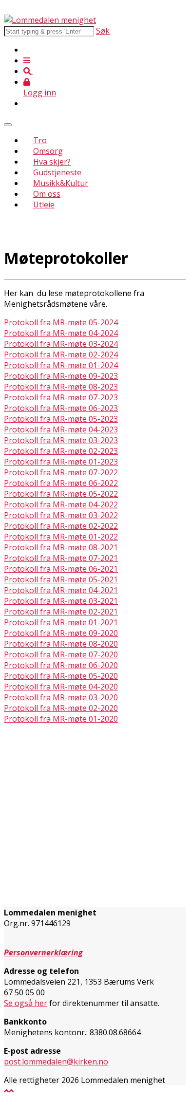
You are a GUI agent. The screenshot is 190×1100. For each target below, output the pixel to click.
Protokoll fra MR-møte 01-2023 (61, 461)
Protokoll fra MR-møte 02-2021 (61, 611)
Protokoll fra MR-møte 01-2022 (61, 536)
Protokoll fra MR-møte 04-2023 (61, 429)
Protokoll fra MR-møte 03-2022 (61, 515)
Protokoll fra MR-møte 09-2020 (61, 633)
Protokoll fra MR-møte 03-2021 (61, 601)
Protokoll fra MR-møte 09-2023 (61, 376)
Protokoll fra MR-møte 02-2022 (61, 526)
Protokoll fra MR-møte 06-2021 (61, 568)
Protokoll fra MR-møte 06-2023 (61, 408)
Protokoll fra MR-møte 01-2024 (61, 365)
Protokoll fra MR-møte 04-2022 (61, 504)
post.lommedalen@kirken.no (56, 1061)
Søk (103, 30)
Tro (40, 140)
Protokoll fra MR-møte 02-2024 (61, 354)
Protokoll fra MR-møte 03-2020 (61, 697)
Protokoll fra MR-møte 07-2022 (61, 472)
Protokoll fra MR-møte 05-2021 (61, 579)
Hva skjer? (52, 161)
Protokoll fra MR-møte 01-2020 (61, 718)
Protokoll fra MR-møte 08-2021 (61, 547)
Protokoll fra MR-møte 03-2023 (61, 440)
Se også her (25, 1003)
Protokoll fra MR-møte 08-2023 (61, 386)
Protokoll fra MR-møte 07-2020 (61, 654)
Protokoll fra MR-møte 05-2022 (61, 493)
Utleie (44, 204)
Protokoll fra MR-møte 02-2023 (61, 451)
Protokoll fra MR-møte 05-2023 (61, 418)
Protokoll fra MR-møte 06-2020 (61, 665)
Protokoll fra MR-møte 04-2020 (61, 686)
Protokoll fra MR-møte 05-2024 (61, 322)
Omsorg (48, 151)
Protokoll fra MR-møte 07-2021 (61, 558)
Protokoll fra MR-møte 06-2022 (61, 483)
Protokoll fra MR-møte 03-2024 (61, 343)
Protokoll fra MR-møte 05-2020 (61, 676)
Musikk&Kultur (60, 183)
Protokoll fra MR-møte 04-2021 (61, 590)
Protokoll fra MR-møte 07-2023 (61, 397)
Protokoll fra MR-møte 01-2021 (61, 622)
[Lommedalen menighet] (50, 20)
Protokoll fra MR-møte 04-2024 (61, 333)
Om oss (46, 193)
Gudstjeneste (57, 172)
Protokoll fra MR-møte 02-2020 (61, 708)
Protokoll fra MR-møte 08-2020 (61, 643)
